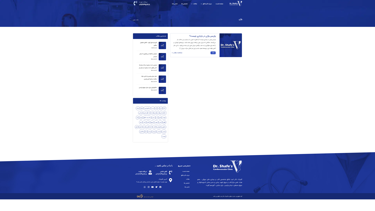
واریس (164, 132)
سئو (145, 197)
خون (160, 118)
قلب (154, 127)
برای (155, 113)
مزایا (144, 127)
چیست (164, 136)
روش (141, 118)
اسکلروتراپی (147, 108)
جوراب (164, 118)
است (153, 108)
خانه (137, 20)
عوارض (158, 127)
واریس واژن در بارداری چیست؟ (202, 36)
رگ (137, 118)
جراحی (140, 113)
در (156, 118)
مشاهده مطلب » (177, 52)
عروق (152, 122)
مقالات (195, 4)
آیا (158, 108)
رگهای (164, 122)
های (137, 127)
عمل (141, 122)
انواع (142, 108)
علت (144, 122)
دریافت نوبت (143, 2)
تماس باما (174, 4)
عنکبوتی (164, 127)
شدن (160, 122)
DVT (164, 108)
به (148, 113)
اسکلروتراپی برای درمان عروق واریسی (148, 88)
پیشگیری (142, 132)
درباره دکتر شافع (207, 4)
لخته (151, 127)
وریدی (149, 132)
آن (161, 108)
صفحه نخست (219, 4)
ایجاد (138, 108)
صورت (156, 122)
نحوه (140, 127)
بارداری (161, 113)
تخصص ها (184, 4)
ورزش (154, 132)
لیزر (147, 127)
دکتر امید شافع (147, 118)
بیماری (145, 113)
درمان (153, 118)
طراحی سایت (150, 197)
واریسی (159, 132)
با (165, 113)
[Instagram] (149, 187)
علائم (148, 122)
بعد (152, 113)
